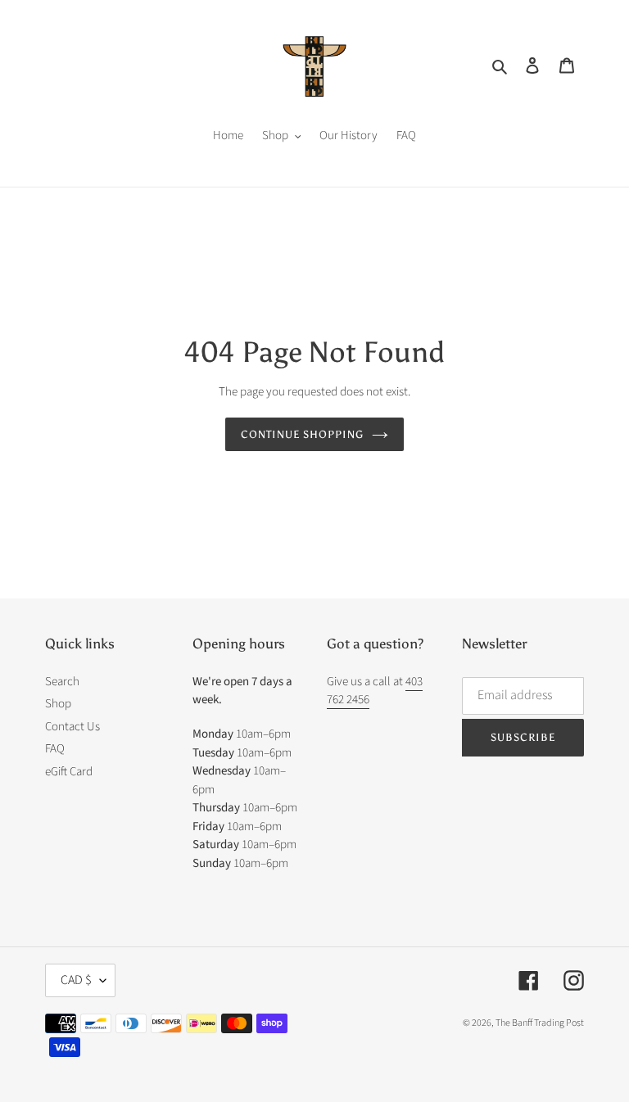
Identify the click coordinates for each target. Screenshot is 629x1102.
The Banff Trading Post (540, 1023)
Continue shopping (302, 434)
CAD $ (76, 980)
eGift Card (69, 771)
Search (62, 681)
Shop (58, 703)
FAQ (55, 748)
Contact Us (72, 726)
